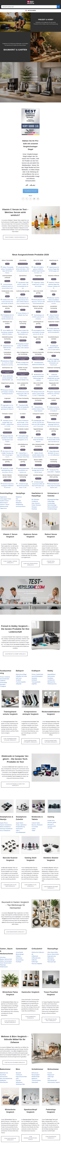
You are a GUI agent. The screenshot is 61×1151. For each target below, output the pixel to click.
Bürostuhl (18, 1073)
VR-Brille (49, 828)
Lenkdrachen (51, 680)
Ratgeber (32, 587)
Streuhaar (34, 509)
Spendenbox (23, 275)
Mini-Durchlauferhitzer (6, 1078)
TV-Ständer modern (23, 429)
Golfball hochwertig (22, 306)
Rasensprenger (51, 961)
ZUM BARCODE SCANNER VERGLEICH (10, 885)
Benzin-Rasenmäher (53, 954)
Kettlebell (34, 680)
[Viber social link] (42, 603)
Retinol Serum (4, 502)
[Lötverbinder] (22, 269)
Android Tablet (36, 823)
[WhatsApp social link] (34, 603)
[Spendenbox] (22, 285)
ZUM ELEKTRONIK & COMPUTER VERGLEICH (15, 784)
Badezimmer (5, 1069)
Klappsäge (3, 965)
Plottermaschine (52, 683)
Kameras (23, 449)
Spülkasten (3, 1080)
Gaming (50, 817)
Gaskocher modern (53, 321)
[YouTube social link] (34, 198)
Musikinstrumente (23, 401)
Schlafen (38, 342)
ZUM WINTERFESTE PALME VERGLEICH (10, 1021)
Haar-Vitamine (36, 503)
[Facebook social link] (23, 198)
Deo (17, 499)
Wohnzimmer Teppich (53, 1082)
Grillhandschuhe (36, 958)
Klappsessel (50, 1074)
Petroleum (7, 444)
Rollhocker (54, 291)
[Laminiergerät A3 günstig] (38, 332)
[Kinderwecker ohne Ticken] (7, 302)
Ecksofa (49, 1073)
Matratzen (34, 1078)
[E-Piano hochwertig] (22, 407)
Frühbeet (18, 956)
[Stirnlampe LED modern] (7, 333)
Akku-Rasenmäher (52, 952)
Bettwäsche (35, 1073)
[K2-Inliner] (22, 423)
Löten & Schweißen (22, 263)
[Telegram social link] (40, 603)
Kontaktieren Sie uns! (30, 191)
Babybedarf (53, 403)
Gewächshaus (20, 960)
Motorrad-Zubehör (7, 465)
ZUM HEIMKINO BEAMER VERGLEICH (51, 887)
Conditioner (35, 501)
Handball (18, 680)
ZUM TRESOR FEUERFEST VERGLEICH (51, 1019)
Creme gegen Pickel (5, 499)
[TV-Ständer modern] (22, 438)
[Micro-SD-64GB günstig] (38, 301)
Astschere (3, 957)
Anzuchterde (19, 952)
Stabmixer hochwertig (53, 367)
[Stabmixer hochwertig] (53, 377)
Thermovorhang (36, 1080)
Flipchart (18, 1080)
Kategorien (32, 10)
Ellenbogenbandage (53, 499)
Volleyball (18, 683)
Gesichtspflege (7, 401)
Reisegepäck (7, 311)
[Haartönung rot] (53, 269)
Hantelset (34, 678)
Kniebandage (51, 503)
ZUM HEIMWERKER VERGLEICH (15, 932)
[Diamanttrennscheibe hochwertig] (38, 410)
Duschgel (18, 500)
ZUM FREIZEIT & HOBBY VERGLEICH (15, 654)
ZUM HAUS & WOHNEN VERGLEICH (15, 1062)
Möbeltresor (19, 1082)
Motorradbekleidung (53, 480)
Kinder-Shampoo (36, 505)
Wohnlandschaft (52, 1080)
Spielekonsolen (51, 826)
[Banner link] (15, 22)
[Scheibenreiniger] (38, 485)
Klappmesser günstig (7, 383)
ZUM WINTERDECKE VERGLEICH (10, 1139)
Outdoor (38, 311)
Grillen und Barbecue (53, 388)
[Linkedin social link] (29, 603)
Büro (54, 294)
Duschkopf (3, 1074)
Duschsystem (3, 1076)
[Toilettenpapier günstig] (22, 471)
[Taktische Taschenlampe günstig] (38, 318)
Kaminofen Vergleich (30, 992)
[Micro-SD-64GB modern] (38, 394)
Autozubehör (38, 465)
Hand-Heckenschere (5, 963)
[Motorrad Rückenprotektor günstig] (53, 486)
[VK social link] (37, 603)
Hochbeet (18, 961)
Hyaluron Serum (4, 500)
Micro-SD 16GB (38, 260)
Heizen (38, 417)
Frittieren (54, 279)
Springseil (2, 684)
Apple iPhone (4, 823)
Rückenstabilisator (52, 507)
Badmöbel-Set (4, 1073)
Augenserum (3, 497)
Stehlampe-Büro (20, 1084)
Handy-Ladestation (21, 825)
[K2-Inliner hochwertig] (53, 362)
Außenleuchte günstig (22, 291)
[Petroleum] (7, 454)
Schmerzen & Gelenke (38, 279)
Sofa (48, 1078)
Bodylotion (19, 497)
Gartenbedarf (7, 447)
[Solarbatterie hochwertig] (7, 364)
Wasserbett (35, 1082)
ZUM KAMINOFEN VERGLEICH (30, 1017)
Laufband (2, 680)
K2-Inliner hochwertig (53, 352)
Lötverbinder (22, 260)
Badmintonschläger (21, 674)
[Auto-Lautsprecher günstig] (22, 394)
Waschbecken (4, 1082)
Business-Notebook (37, 825)
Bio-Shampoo (35, 499)
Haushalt (23, 279)
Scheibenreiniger (38, 475)
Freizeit (7, 263)
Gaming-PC (50, 824)
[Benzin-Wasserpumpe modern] (7, 486)
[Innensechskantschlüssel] (7, 287)
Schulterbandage (52, 509)
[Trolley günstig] (22, 346)
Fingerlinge (38, 275)
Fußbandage (50, 501)
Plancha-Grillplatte (37, 963)
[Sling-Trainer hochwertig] (22, 333)
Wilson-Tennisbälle (7, 260)
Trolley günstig (22, 337)
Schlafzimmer (37, 1069)
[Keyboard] (7, 438)
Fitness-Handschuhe (37, 674)
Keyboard (7, 429)
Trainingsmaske (36, 682)
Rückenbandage (51, 505)
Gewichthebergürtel (37, 676)
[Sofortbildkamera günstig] (22, 455)
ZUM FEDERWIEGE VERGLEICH (50, 1137)
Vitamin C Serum (4, 504)
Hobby (53, 434)
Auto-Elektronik (22, 388)
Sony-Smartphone (5, 830)
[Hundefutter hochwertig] (53, 319)
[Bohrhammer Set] (7, 379)
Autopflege (22, 480)
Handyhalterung (20, 826)
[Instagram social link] (30, 198)
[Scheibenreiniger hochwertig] (22, 486)
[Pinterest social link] (37, 198)
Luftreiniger (50, 1076)
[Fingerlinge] (38, 284)
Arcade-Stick (51, 820)
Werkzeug (7, 281)
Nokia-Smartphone (5, 826)
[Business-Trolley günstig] (7, 318)
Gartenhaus (19, 958)
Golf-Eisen (19, 678)
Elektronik (38, 263)
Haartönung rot (53, 260)
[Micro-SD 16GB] (38, 270)
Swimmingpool (7, 480)
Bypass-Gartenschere (6, 959)
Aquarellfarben (51, 674)
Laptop (34, 828)
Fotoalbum (50, 678)
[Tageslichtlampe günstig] (38, 440)
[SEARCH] (58, 6)
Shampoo (34, 507)
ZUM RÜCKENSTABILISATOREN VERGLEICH (50, 741)
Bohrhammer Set (7, 367)
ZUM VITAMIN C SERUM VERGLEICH (15, 237)
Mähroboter (50, 958)
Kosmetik (54, 419)
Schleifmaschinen (38, 403)
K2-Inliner (23, 413)
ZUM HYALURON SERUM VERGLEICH (30, 564)
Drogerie (54, 263)
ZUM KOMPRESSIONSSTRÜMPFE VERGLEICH (30, 741)
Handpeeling (19, 504)
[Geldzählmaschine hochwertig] (7, 348)
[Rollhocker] (53, 300)
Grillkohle (34, 960)
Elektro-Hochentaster (6, 961)
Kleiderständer (36, 1076)
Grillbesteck (35, 956)
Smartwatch (19, 828)
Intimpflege (22, 465)
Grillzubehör (37, 949)
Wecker (7, 296)
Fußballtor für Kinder (21, 676)
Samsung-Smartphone (6, 828)
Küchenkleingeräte (53, 371)
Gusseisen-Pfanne (38, 367)
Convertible (35, 826)
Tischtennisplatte (21, 682)
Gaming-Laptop (51, 822)
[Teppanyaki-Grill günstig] (53, 394)
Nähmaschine (51, 682)
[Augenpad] (7, 407)
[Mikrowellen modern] (53, 453)
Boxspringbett (36, 1074)
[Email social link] (24, 603)
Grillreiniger (35, 961)
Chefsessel (19, 1074)
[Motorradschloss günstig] (7, 470)
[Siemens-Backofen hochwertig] (38, 364)
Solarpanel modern (38, 413)
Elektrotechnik (7, 357)
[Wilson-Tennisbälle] (7, 270)
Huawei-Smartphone (6, 825)
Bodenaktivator (51, 956)
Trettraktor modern (7, 413)
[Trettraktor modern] (7, 423)
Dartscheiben (51, 676)
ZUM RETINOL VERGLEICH (51, 561)
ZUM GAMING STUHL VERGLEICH (30, 885)
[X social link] (26, 198)
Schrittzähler (3, 682)
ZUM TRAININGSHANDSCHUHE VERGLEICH (10, 739)
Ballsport (23, 309)
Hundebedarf (54, 311)
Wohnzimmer (23, 432)
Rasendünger (51, 960)
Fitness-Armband (5, 677)
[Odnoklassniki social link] (32, 603)
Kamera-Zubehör (38, 296)
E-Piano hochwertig (23, 398)
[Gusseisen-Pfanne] (38, 377)
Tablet (33, 830)
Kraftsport (23, 327)
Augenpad (7, 398)
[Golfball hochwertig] (22, 314)
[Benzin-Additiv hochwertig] (38, 471)
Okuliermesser (4, 966)
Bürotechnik (38, 327)
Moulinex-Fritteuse (53, 275)
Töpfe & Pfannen (38, 371)
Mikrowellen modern (54, 444)
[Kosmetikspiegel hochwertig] (53, 425)
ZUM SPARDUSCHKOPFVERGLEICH (30, 1138)
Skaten (53, 355)
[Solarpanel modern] (38, 423)
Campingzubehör (54, 325)
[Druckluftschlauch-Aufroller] (53, 348)
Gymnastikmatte (4, 678)
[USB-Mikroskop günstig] (53, 440)
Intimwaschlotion (20, 506)
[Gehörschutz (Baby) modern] (53, 409)
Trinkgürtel (3, 686)
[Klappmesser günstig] (7, 392)
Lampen (23, 294)
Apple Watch (19, 823)
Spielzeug (7, 417)
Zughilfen (34, 683)
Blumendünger (20, 954)
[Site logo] (30, 2)
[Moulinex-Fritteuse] (53, 285)
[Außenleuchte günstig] (22, 300)
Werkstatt (53, 342)
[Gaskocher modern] (53, 330)
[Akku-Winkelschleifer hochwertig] (38, 456)
